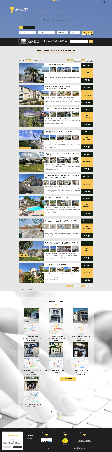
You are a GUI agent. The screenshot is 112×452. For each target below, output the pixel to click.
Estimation (58, 11)
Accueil (33, 11)
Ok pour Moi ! (17, 447)
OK (91, 41)
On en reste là (17, 433)
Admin (41, 448)
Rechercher (88, 32)
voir (86, 80)
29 (87, 60)
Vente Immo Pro (30, 27)
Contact (91, 11)
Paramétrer (7, 447)
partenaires (83, 11)
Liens (39, 448)
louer (51, 11)
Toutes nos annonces (22, 449)
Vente (20, 27)
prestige (65, 11)
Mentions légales (26, 448)
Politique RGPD (29, 449)
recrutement (73, 11)
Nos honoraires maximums (33, 448)
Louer (24, 27)
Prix (28, 60)
